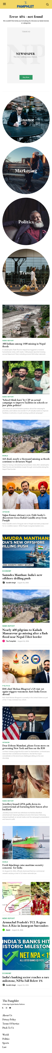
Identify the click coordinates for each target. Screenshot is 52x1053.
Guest (8, 930)
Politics (6, 686)
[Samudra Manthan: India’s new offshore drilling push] (26, 551)
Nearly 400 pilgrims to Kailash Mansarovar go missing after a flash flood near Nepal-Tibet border (25, 633)
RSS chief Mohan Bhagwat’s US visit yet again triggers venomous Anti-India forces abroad (24, 691)
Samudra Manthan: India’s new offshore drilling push (22, 576)
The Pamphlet (11, 641)
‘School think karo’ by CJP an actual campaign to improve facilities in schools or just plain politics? (25, 402)
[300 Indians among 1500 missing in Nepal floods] (26, 321)
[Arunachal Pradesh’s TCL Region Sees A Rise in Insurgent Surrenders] (26, 898)
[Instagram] (6, 1008)
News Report (8, 340)
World (5, 456)
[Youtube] (10, 1008)
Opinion (6, 512)
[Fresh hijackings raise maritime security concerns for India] (26, 842)
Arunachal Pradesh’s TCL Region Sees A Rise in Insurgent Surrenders (25, 924)
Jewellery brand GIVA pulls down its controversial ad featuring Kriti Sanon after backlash (25, 806)
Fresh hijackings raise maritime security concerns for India (22, 866)
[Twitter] (2, 1008)
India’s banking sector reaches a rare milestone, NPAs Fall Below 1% (25, 979)
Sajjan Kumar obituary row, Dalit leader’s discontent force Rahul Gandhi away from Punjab (24, 517)
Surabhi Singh (11, 583)
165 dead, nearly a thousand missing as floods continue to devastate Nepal (26, 460)
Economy (6, 571)
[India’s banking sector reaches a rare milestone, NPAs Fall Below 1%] (26, 953)
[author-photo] (4, 582)
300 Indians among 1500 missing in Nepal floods (23, 345)
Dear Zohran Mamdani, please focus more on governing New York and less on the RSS (25, 747)
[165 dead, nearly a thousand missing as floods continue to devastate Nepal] (26, 436)
